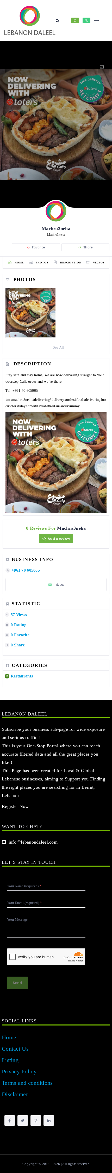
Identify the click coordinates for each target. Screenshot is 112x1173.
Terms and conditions (27, 1083)
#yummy (73, 406)
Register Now (15, 806)
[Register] (86, 20)
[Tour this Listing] (103, 66)
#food (78, 400)
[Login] (75, 20)
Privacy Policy (19, 1071)
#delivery (57, 400)
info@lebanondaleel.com (32, 842)
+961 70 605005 (25, 391)
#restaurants (57, 406)
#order (69, 400)
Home (9, 1037)
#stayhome (26, 406)
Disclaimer (15, 1094)
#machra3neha (21, 400)
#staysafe (41, 406)
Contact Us (15, 1048)
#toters (12, 406)
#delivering (41, 400)
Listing (10, 1060)
